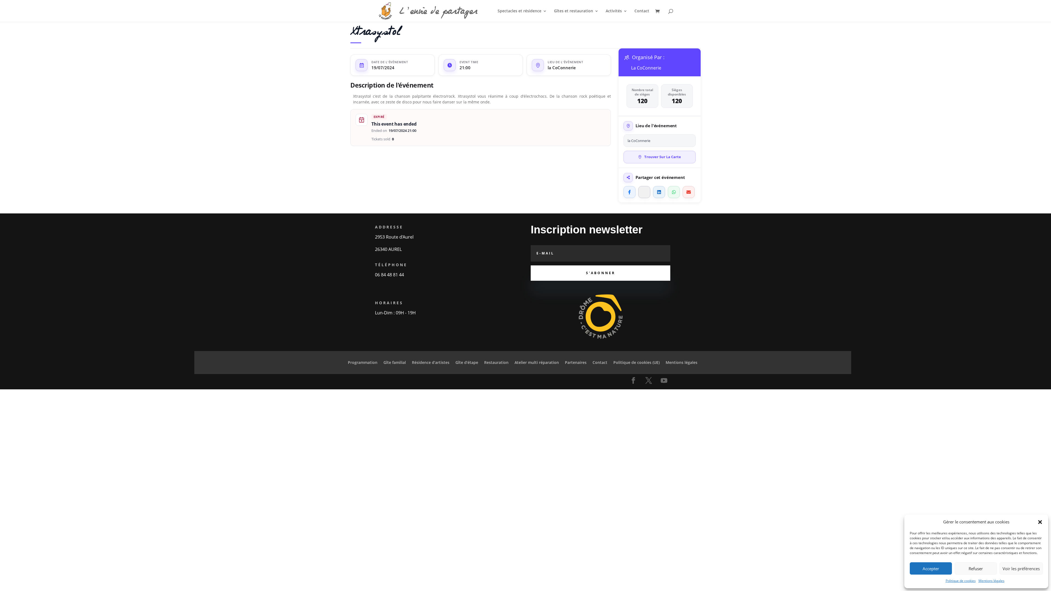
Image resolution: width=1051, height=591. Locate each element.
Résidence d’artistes (430, 363)
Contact (641, 11)
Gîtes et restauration (573, 11)
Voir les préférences (1021, 568)
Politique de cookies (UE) (636, 363)
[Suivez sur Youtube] (664, 380)
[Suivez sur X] (648, 380)
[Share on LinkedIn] (659, 192)
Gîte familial (394, 363)
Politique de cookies (961, 580)
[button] (1040, 522)
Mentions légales (991, 580)
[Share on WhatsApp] (674, 192)
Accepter (931, 568)
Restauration (496, 363)
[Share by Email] (689, 192)
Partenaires (576, 363)
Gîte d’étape (466, 363)
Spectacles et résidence (519, 11)
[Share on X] (644, 192)
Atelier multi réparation (537, 363)
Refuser (976, 568)
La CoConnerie (646, 68)
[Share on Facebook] (629, 192)
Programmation (362, 363)
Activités (614, 11)
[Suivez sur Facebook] (633, 380)
